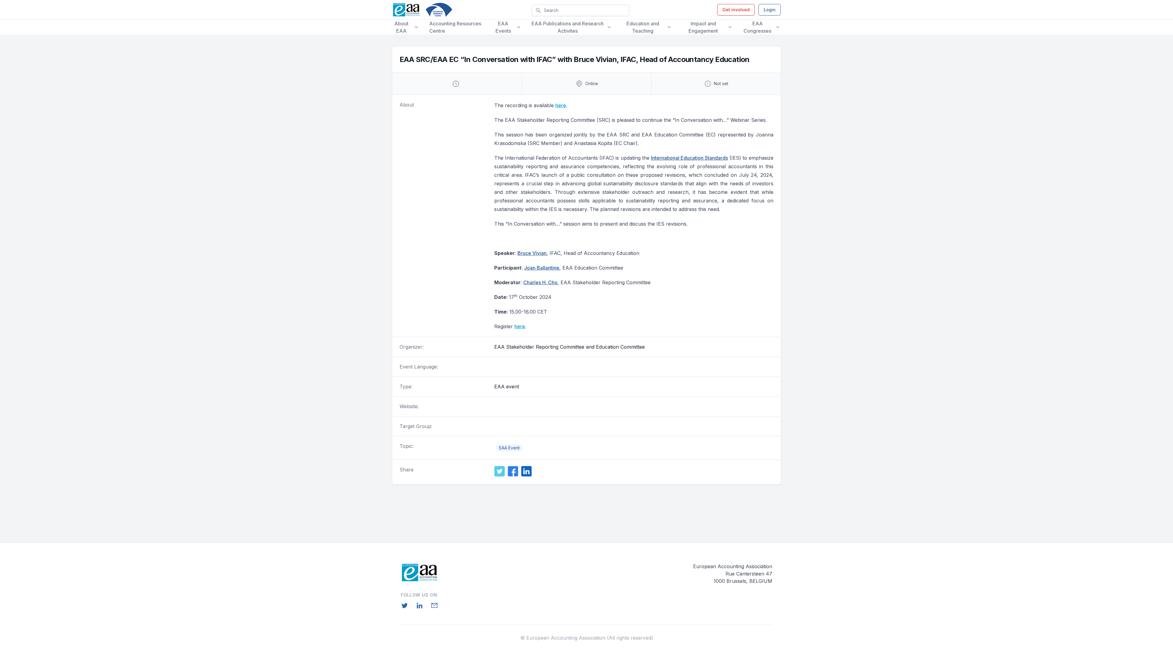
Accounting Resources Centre (455, 27)
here (560, 105)
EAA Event (509, 447)
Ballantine (541, 268)
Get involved (736, 9)
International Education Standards (689, 158)
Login (770, 9)
